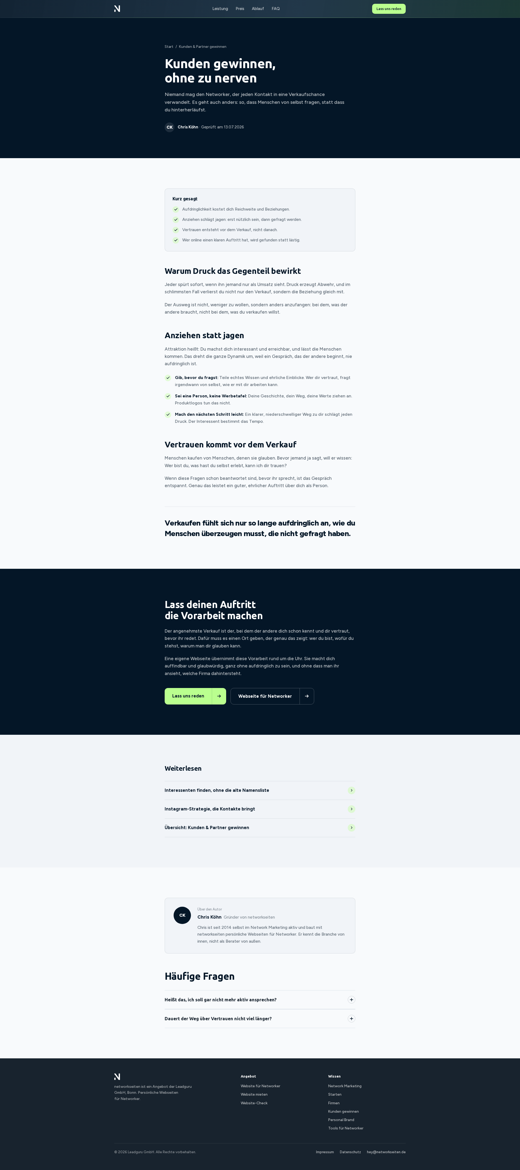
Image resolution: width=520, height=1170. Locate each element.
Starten (335, 1094)
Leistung (220, 8)
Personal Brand (341, 1120)
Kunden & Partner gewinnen (202, 46)
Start (169, 46)
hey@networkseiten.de (386, 1152)
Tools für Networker (345, 1128)
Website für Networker (260, 1086)
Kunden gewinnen (343, 1111)
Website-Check (254, 1103)
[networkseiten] (117, 8)
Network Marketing (345, 1086)
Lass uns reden (388, 9)
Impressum (325, 1152)
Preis (240, 8)
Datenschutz (350, 1152)
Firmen (334, 1103)
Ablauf (258, 8)
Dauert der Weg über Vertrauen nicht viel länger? (218, 1018)
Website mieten (254, 1094)
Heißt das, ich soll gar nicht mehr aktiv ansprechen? (221, 999)
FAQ (276, 8)
